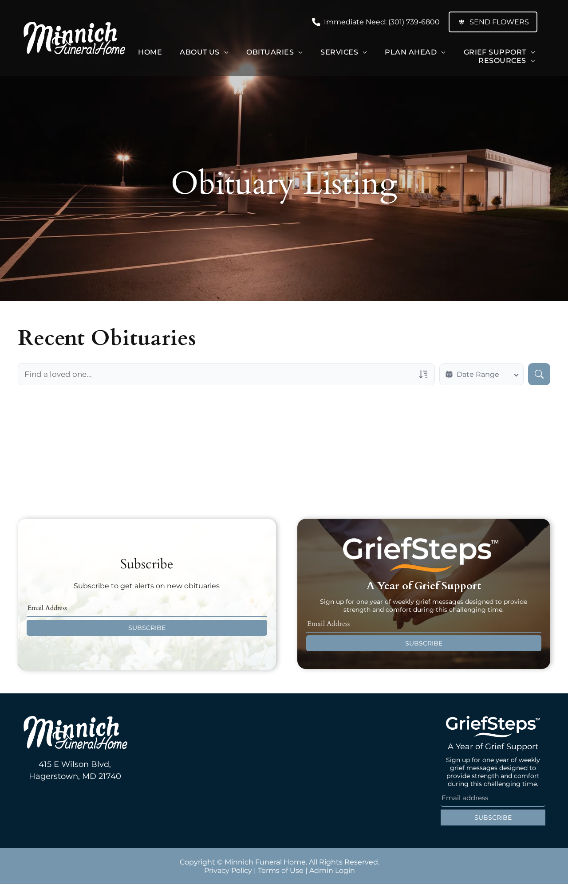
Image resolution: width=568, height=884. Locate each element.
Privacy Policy (228, 870)
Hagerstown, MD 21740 (75, 776)
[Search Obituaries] (539, 374)
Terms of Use (281, 870)
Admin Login (332, 870)
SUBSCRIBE (147, 628)
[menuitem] (150, 52)
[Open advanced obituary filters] (423, 374)
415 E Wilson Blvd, (75, 764)
